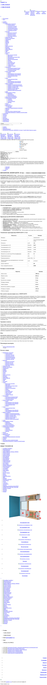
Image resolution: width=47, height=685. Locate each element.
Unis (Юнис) (5, 468)
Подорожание (44, 672)
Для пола (25, 561)
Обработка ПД (43, 674)
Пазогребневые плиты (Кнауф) (14, 73)
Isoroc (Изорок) (6, 456)
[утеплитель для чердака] (24, 573)
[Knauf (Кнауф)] (6, 591)
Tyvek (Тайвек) (6, 467)
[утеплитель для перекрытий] (24, 568)
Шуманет (7, 47)
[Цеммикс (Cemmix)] (7, 620)
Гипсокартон (8, 67)
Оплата (45, 667)
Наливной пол (11, 58)
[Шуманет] (5, 621)
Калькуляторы (43, 677)
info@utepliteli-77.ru (10, 637)
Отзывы (4, 170)
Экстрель (5, 490)
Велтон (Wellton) (6, 472)
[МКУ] (4, 609)
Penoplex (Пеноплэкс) (7, 465)
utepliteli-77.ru (9, 681)
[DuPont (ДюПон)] (7, 584)
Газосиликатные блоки (12, 75)
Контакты (44, 669)
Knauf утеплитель (9, 46)
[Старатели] (5, 614)
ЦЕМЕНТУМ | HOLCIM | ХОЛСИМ (10, 487)
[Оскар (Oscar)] (6, 612)
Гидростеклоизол (11, 101)
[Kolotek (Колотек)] (7, 592)
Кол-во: (2, 151)
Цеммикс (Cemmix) (7, 488)
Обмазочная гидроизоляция (11, 96)
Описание (7, 166)
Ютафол (4, 491)
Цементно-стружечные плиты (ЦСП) (10, 486)
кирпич (7, 110)
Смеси (6, 53)
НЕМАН (5, 478)
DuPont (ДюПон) (6, 452)
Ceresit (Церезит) (6, 450)
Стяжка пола (10, 64)
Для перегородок (24, 566)
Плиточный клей (11, 62)
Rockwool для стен (12, 33)
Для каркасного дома (24, 522)
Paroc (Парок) (6, 463)
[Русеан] (5, 613)
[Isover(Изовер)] (6, 589)
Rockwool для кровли (12, 32)
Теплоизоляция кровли (12, 28)
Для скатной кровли (24, 556)
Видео (6, 169)
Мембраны (10, 93)
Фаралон (5, 485)
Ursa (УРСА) (5, 469)
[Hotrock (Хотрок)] (7, 586)
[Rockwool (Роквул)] (7, 597)
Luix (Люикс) (6, 462)
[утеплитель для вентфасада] (25, 539)
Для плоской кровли (24, 551)
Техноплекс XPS (8, 37)
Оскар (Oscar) (6, 480)
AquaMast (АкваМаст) (7, 448)
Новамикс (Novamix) (7, 479)
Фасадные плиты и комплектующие (12, 111)
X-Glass (4, 471)
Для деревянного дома (25, 527)
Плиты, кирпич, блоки (10, 71)
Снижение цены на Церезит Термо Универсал (17, 649)
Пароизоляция (11, 94)
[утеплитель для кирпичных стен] (25, 529)
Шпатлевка (10, 56)
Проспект (7, 167)
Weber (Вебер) (6, 470)
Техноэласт (10, 100)
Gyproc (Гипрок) (6, 454)
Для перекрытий (24, 570)
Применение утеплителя (10, 23)
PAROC (7, 40)
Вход (4, 19)
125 (21, 147)
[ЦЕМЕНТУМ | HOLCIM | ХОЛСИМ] (11, 619)
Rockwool (7, 31)
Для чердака (25, 575)
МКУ (4, 477)
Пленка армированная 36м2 (9, 346)
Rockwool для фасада (12, 36)
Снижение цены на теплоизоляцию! (15, 651)
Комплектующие (8, 105)
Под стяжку (24, 537)
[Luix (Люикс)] (6, 594)
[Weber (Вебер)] (6, 602)
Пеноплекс (7, 48)
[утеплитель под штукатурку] (24, 544)
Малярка (9, 106)
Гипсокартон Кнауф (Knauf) (13, 69)
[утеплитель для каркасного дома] (25, 520)
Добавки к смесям (11, 65)
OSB (6, 51)
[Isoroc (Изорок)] (6, 588)
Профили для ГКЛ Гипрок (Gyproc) (15, 85)
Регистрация (5, 18)
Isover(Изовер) (6, 457)
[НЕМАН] (5, 610)
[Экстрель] (5, 622)
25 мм (22, 142)
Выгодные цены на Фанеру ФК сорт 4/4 (16, 648)
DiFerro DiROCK (8, 49)
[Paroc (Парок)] (6, 595)
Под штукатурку (24, 546)
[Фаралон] (5, 616)
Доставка (44, 665)
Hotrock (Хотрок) (6, 455)
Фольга (6, 103)
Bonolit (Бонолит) (6, 449)
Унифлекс (10, 99)
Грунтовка (10, 61)
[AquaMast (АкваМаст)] (8, 580)
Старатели (5, 482)
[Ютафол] (5, 623)
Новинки (7, 109)
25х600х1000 (23, 144)
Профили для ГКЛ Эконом (13, 88)
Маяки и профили (9, 83)
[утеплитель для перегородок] (24, 563)
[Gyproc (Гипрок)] (7, 585)
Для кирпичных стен (24, 532)
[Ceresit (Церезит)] (7, 582)
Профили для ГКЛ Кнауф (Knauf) (15, 84)
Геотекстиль (7, 104)
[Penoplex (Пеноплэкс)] (8, 596)
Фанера (7, 50)
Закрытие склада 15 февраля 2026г (15, 650)
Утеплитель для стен (12, 30)
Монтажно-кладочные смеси (14, 57)
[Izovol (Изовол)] (6, 590)
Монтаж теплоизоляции (13, 59)
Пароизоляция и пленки (10, 92)
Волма (4, 473)
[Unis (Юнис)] (6, 600)
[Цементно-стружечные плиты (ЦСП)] (11, 617)
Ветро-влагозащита (12, 95)
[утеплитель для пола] (24, 558)
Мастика (9, 102)
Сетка (6, 91)
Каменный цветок (7, 476)
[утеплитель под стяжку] (24, 534)
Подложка (7, 52)
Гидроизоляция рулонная (10, 98)
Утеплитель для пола (12, 26)
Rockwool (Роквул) (7, 129)
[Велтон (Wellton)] (7, 604)
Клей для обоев (11, 63)
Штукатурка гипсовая (12, 54)
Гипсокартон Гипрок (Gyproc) (14, 68)
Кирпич (9, 77)
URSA (6, 43)
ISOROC (7, 41)
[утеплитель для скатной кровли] (25, 554)
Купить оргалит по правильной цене (15, 653)
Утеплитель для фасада (12, 29)
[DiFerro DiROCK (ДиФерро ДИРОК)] (11, 583)
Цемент (9, 60)
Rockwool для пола (12, 34)
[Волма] (5, 605)
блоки (6, 78)
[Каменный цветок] (7, 607)
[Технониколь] (6, 615)
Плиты (9, 72)
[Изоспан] (5, 606)
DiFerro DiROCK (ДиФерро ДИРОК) (10, 451)
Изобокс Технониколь (10, 38)
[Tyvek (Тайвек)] (6, 599)
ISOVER (7, 42)
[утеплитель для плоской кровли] (25, 549)
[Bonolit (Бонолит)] (7, 581)
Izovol (6, 44)
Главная (4, 126)
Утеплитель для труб (12, 27)
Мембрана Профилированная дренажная (13, 108)
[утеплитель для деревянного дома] (24, 525)
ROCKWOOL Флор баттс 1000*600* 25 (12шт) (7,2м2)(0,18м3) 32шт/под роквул (19, 130)
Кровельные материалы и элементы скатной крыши (16, 112)
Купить (17, 151)
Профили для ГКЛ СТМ (13, 87)
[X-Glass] (5, 603)
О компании (44, 660)
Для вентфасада (24, 541)
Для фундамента (11, 25)
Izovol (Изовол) (6, 458)
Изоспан (4, 475)
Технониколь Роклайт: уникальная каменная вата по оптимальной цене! (23, 647)
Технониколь (8, 39)
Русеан (4, 481)
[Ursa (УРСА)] (6, 601)
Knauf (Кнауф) (6, 459)
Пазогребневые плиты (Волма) (14, 74)
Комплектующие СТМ (12, 89)
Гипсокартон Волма (12, 70)
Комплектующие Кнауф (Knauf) (14, 90)
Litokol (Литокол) (6, 461)
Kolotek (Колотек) (6, 460)
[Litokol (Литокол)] (7, 593)
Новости (45, 662)
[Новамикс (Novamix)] (8, 611)
